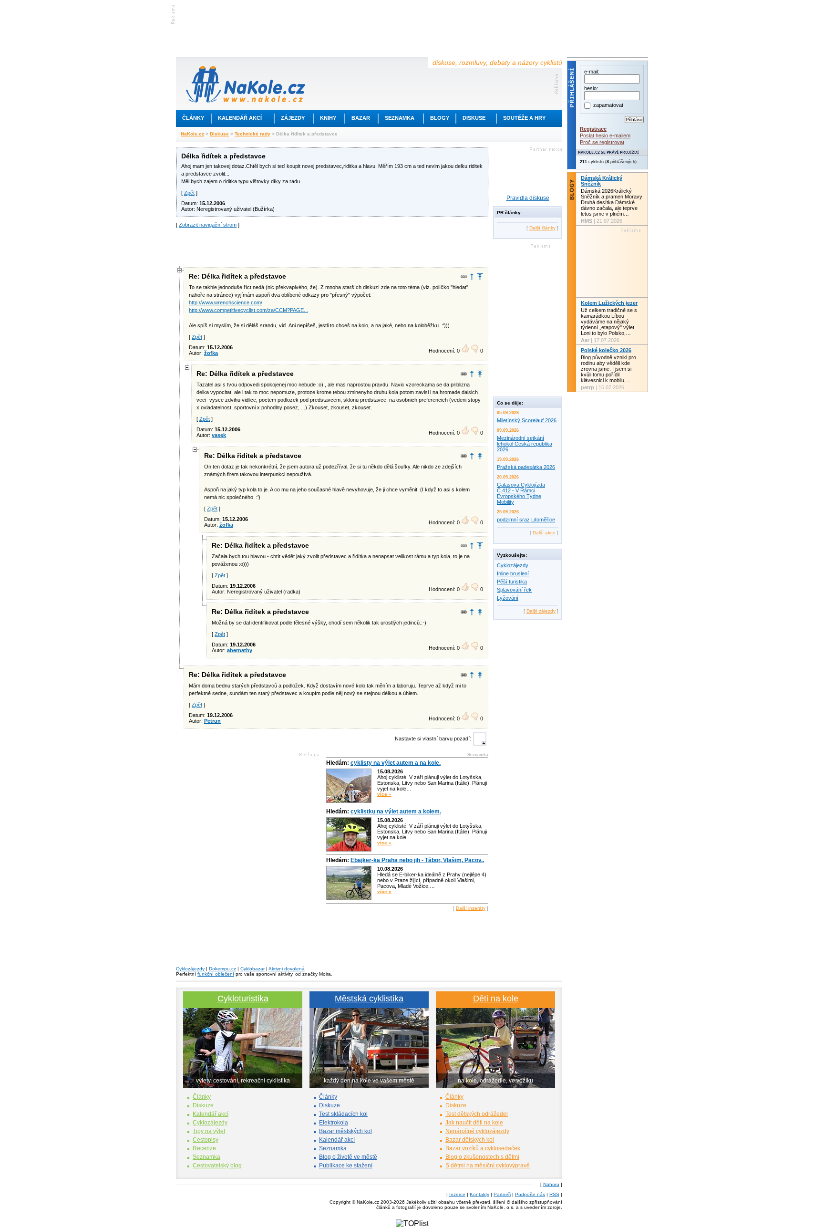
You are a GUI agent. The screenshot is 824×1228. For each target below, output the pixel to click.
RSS (554, 1194)
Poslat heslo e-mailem (605, 135)
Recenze (204, 1148)
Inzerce (457, 1194)
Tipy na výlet (209, 1131)
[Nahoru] (480, 276)
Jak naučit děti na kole (474, 1122)
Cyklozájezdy (512, 565)
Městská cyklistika (369, 998)
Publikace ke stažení (345, 1165)
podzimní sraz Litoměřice (526, 519)
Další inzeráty (470, 908)
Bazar (360, 118)
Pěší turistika (512, 581)
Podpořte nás (530, 1194)
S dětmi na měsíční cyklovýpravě (487, 1165)
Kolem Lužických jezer (609, 303)
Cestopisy (205, 1139)
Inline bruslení (513, 573)
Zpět (189, 193)
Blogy (439, 118)
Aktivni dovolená (286, 968)
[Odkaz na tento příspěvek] (464, 277)
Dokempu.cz (222, 968)
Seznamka (399, 118)
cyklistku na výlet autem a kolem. (395, 811)
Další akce (544, 532)
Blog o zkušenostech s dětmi (482, 1157)
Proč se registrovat (602, 142)
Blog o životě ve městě (348, 1157)
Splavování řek (514, 590)
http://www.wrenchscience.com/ (225, 302)
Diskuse (474, 118)
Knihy (328, 118)
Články (193, 118)
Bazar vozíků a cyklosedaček (482, 1148)
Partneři (502, 1194)
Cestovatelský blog (217, 1165)
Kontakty (479, 1194)
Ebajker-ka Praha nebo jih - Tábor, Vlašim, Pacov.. (417, 860)
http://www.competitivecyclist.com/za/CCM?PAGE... (248, 310)
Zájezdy (293, 118)
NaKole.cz (192, 133)
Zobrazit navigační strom (208, 225)
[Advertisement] (332, 246)
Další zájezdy (541, 611)
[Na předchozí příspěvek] (472, 276)
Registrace (593, 129)
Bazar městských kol (345, 1131)
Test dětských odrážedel (476, 1114)
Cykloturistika (242, 998)
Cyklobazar (252, 968)
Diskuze (203, 1105)
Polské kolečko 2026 (606, 350)
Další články (542, 227)
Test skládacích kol (343, 1114)
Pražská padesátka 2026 (526, 467)
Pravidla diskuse (527, 198)
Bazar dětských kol (469, 1139)
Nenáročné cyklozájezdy (477, 1131)
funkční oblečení (215, 974)
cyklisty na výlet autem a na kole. (395, 763)
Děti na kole (495, 998)
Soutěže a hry (524, 118)
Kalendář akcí (240, 118)
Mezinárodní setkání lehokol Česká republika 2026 (524, 443)
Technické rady (252, 133)
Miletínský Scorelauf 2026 (526, 420)
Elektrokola (333, 1122)
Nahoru (551, 1184)
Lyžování (507, 598)
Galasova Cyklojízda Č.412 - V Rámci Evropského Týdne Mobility (521, 493)
